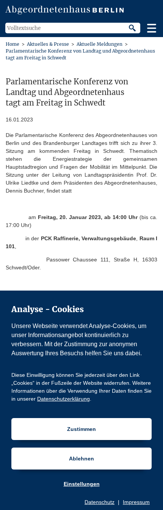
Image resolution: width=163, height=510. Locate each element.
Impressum (136, 502)
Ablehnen (81, 459)
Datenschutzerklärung (63, 399)
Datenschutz (99, 502)
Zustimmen (81, 429)
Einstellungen (82, 484)
